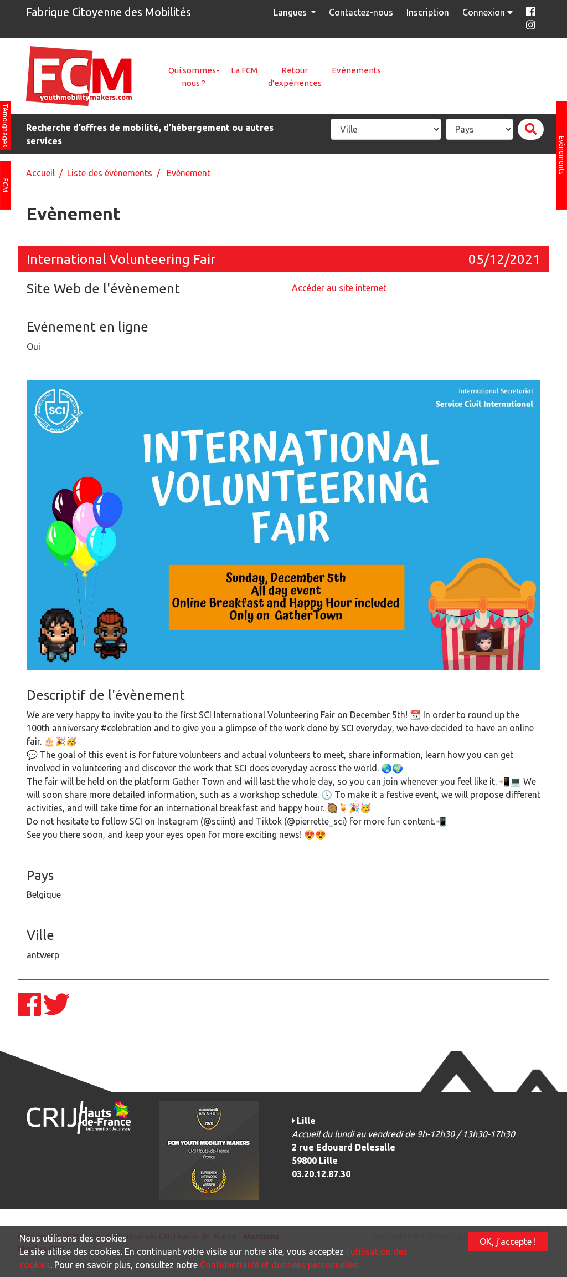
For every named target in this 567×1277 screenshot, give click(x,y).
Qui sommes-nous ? (193, 76)
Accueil (40, 173)
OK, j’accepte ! (508, 1242)
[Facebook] (30, 1011)
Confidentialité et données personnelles (279, 1265)
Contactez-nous (361, 12)
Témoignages (5, 125)
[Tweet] (56, 1011)
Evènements (356, 70)
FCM (5, 185)
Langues (291, 12)
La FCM (244, 70)
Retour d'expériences (295, 76)
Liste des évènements (109, 173)
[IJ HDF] (78, 1116)
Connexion (484, 12)
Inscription (427, 12)
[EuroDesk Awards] (209, 1149)
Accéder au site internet (339, 288)
